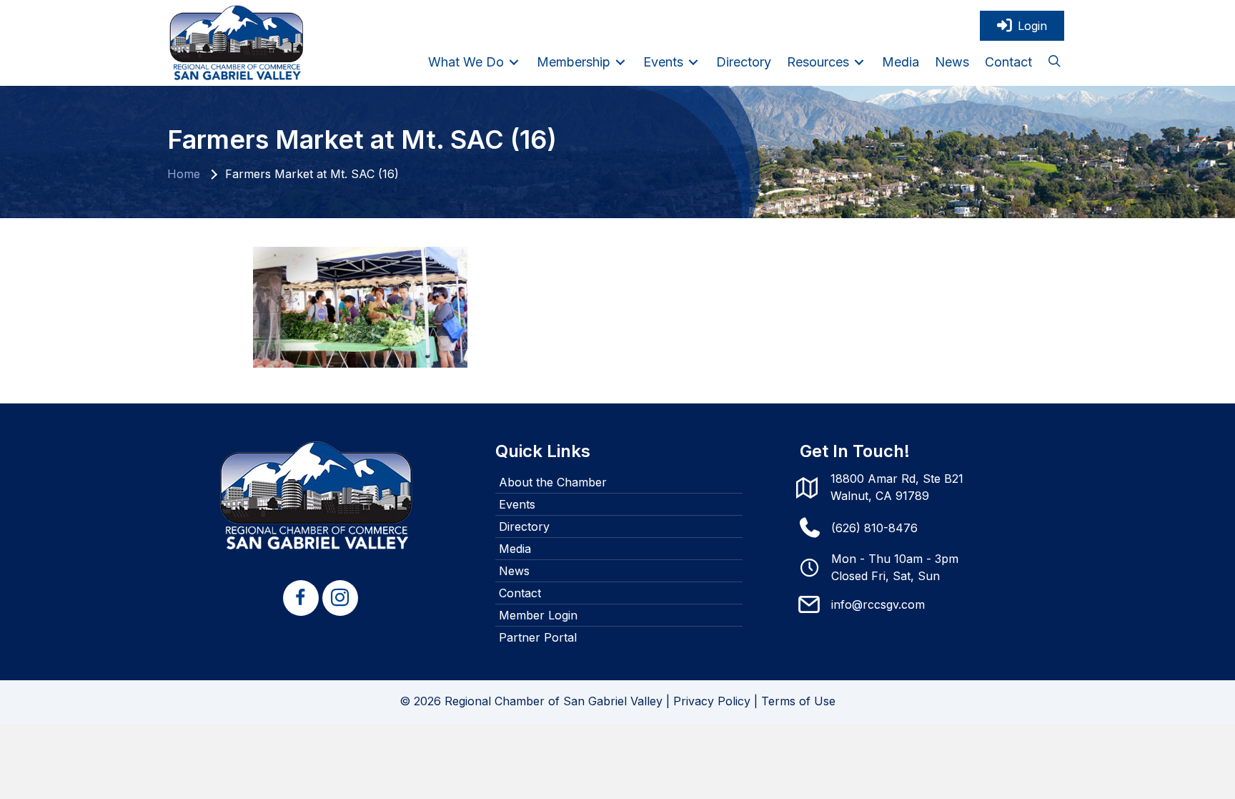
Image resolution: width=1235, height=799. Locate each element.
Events (517, 504)
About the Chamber (553, 482)
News (514, 571)
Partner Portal (538, 637)
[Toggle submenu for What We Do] (513, 62)
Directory (524, 526)
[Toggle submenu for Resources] (859, 62)
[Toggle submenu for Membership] (620, 62)
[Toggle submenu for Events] (693, 62)
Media (515, 548)
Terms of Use (798, 701)
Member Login (538, 615)
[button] (1054, 62)
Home (183, 174)
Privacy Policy (711, 701)
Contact (520, 593)
